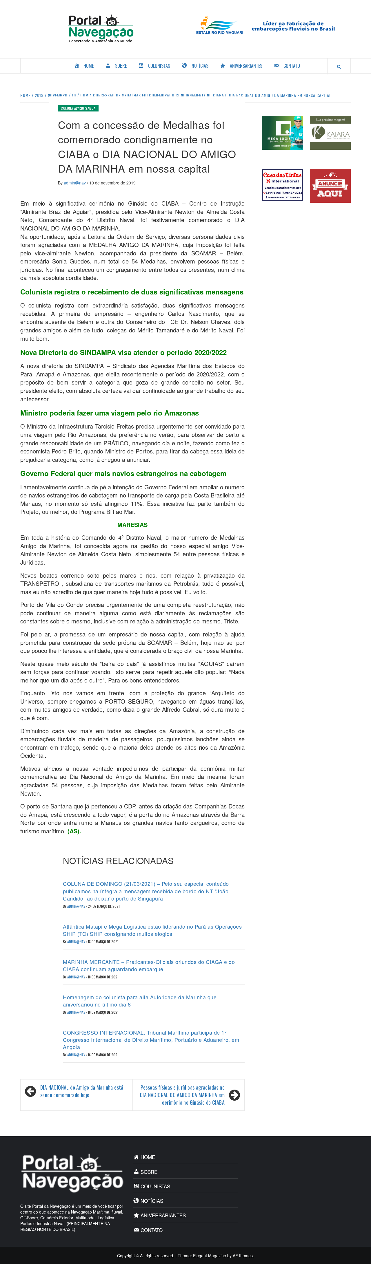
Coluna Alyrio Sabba (78, 108)
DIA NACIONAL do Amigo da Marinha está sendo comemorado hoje (81, 1091)
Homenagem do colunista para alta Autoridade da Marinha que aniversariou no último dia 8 (140, 1000)
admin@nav (75, 183)
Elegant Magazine (209, 1255)
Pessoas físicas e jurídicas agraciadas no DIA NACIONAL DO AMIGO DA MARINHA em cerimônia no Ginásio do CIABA (182, 1095)
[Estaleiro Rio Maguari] (270, 25)
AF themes (243, 1255)
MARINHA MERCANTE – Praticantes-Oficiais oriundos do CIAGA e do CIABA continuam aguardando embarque (149, 965)
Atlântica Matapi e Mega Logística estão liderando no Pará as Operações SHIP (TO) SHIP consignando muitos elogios (152, 930)
